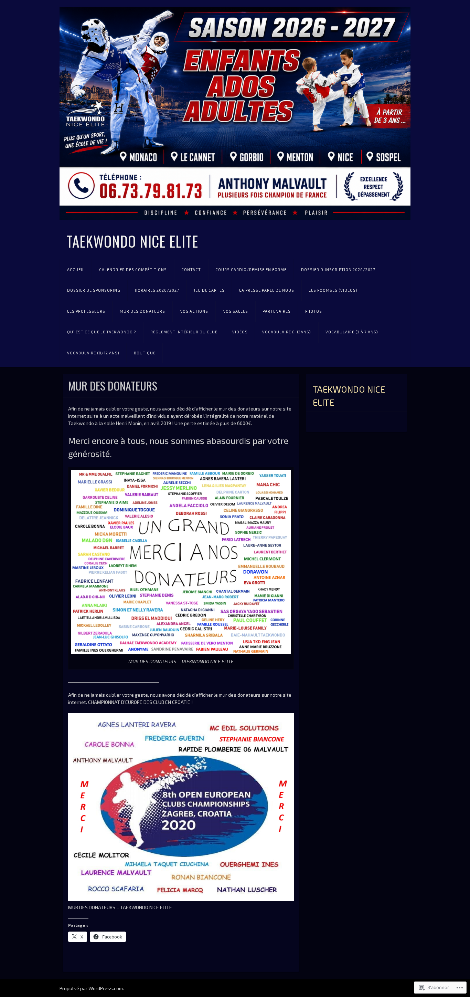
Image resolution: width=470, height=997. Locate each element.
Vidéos (240, 332)
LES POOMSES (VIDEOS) (333, 290)
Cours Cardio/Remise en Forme (251, 269)
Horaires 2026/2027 (157, 290)
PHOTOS (313, 311)
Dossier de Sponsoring (93, 290)
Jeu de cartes (209, 290)
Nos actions (194, 311)
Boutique (145, 353)
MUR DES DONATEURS (142, 311)
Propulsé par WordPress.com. (92, 988)
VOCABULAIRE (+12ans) (286, 332)
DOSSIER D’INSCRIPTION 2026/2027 (338, 269)
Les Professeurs (86, 311)
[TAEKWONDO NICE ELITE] (235, 113)
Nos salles (235, 311)
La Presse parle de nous (266, 290)
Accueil (76, 269)
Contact (191, 269)
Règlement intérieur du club (184, 332)
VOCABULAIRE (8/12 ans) (93, 353)
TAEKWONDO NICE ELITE (132, 241)
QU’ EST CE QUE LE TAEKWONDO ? (101, 332)
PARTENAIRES (277, 311)
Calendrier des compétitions (133, 269)
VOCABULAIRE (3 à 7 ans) (351, 332)
